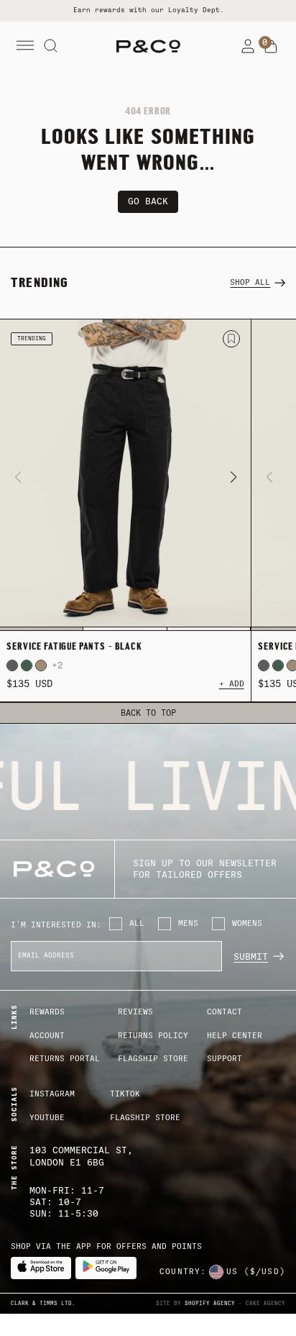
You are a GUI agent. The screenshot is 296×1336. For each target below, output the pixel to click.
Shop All (250, 282)
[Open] (25, 46)
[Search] (51, 46)
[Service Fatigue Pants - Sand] (41, 665)
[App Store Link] (41, 1268)
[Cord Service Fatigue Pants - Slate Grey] (12, 665)
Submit (250, 956)
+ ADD (231, 684)
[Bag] (270, 46)
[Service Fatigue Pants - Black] (125, 475)
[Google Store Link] (105, 1268)
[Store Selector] (216, 1272)
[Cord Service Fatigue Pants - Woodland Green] (26, 665)
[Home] (148, 46)
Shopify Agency (210, 1303)
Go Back (148, 201)
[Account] (247, 46)
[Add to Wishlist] (231, 338)
